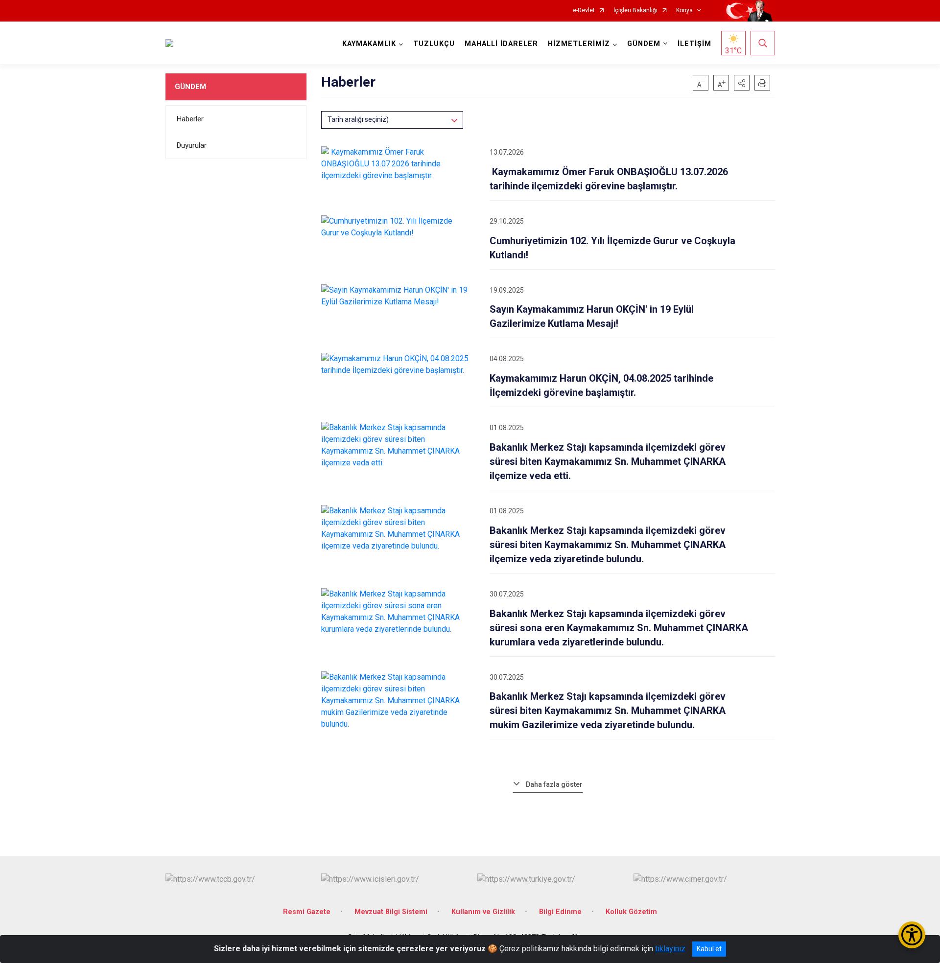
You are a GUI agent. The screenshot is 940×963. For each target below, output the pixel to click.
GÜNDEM (190, 86)
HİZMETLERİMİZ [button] (579, 44)
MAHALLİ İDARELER (501, 44)
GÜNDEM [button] (643, 44)
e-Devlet (584, 10)
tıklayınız (670, 948)
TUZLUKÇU (434, 44)
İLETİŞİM (694, 44)
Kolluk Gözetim (631, 912)
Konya (684, 10)
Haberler (190, 119)
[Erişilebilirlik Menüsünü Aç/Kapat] (911, 934)
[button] (742, 83)
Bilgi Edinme (560, 912)
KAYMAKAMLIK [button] (369, 44)
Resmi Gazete (306, 912)
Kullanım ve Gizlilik (483, 912)
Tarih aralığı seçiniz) (358, 119)
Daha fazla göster (554, 784)
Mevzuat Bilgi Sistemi (390, 912)
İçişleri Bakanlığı (635, 10)
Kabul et (709, 949)
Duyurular (192, 145)
